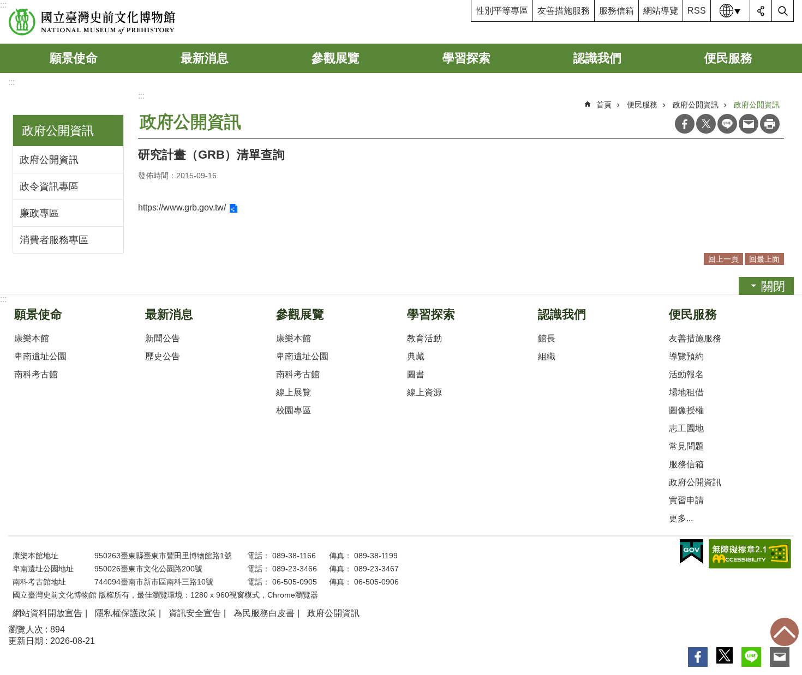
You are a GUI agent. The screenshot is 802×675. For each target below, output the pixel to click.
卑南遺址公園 (40, 356)
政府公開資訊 (49, 159)
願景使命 (74, 58)
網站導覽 (660, 10)
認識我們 (597, 58)
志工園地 (686, 428)
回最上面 (784, 632)
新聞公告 (162, 338)
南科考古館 (36, 374)
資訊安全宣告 (195, 613)
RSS (696, 10)
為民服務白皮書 (264, 613)
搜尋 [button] (783, 11)
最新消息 (205, 58)
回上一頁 (723, 259)
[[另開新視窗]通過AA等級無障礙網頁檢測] (750, 554)
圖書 (415, 374)
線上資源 (424, 392)
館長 (546, 338)
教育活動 (424, 338)
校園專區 (293, 410)
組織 (546, 356)
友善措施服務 (563, 10)
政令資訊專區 (49, 186)
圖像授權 (686, 410)
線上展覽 (293, 392)
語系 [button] (730, 11)
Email (748, 124)
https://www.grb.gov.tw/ (182, 207)
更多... (681, 518)
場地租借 (686, 392)
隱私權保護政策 (125, 613)
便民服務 (728, 58)
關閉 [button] (773, 286)
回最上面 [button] (764, 259)
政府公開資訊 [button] (58, 130)
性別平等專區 (502, 10)
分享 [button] (761, 11)
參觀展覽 (336, 58)
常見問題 (686, 446)
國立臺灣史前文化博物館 (92, 21)
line (727, 124)
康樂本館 (31, 338)
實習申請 (686, 500)
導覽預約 (686, 356)
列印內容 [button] (770, 124)
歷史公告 (162, 356)
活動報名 (686, 374)
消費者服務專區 (54, 239)
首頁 (604, 104)
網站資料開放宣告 (47, 613)
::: (3, 4)
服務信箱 (616, 10)
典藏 (415, 356)
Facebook (685, 124)
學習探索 (466, 58)
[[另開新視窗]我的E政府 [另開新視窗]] (691, 551)
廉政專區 (39, 213)
